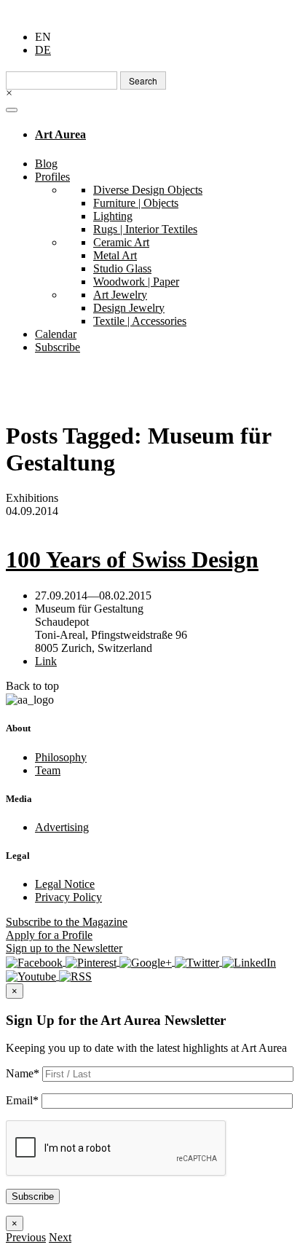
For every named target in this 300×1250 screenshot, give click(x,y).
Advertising (62, 827)
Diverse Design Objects (147, 190)
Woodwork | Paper (136, 281)
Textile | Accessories (139, 321)
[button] (26, 1237)
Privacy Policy (68, 897)
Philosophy (61, 757)
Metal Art (115, 255)
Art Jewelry (120, 294)
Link (46, 661)
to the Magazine (66, 922)
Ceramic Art (121, 242)
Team (47, 770)
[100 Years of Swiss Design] (150, 524)
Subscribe (57, 347)
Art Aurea (60, 134)
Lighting (113, 216)
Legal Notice (65, 884)
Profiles (52, 176)
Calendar (55, 334)
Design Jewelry (129, 308)
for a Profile (49, 935)
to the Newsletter (64, 948)
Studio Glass (122, 268)
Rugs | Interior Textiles (145, 229)
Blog (46, 163)
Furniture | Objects (135, 203)
